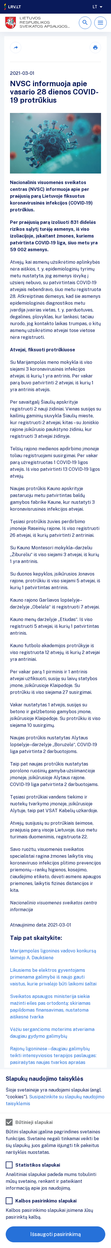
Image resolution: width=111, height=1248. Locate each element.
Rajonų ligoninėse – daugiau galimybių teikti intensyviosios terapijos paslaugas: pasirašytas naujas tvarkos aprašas (53, 1055)
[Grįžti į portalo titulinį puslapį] (12, 7)
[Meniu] (100, 22)
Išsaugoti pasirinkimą (55, 1234)
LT (94, 7)
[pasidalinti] (15, 47)
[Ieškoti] (85, 22)
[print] (95, 47)
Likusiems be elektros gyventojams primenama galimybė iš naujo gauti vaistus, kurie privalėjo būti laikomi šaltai (53, 977)
